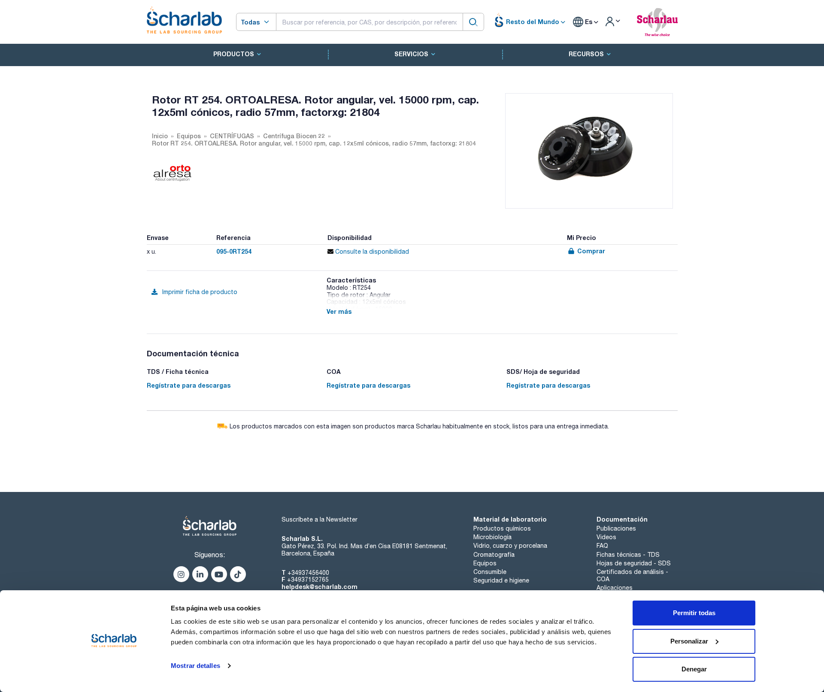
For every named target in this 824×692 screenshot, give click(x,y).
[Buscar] (473, 21)
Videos (606, 537)
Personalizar (689, 641)
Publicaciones (616, 528)
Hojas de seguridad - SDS (634, 563)
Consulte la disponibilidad (371, 251)
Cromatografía (494, 554)
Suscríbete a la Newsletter (319, 519)
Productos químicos (502, 528)
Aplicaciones (615, 587)
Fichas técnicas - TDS (628, 554)
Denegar (694, 669)
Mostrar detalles (195, 665)
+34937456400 (308, 572)
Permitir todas (694, 612)
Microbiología (492, 537)
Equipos (485, 563)
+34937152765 (308, 579)
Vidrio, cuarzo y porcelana (510, 545)
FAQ (602, 545)
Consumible (489, 571)
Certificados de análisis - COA (632, 575)
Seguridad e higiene (501, 580)
